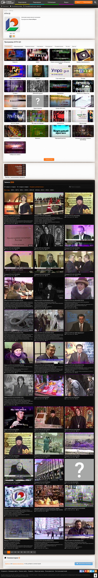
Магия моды (83, 123)
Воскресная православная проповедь (83, 139)
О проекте (4, 571)
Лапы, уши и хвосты (15, 78)
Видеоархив (22, 2)
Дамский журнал (38, 93)
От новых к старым (10, 187)
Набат (37, 62)
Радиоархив (37, 2)
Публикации (52, 2)
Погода (83, 78)
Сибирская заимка (15, 154)
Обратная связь (39, 571)
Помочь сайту (23, 571)
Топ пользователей (61, 571)
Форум (66, 2)
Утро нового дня (60, 78)
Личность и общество (83, 93)
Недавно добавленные (37, 187)
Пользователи (49, 571)
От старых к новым (22, 187)
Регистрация (87, 2)
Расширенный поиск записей (33, 6)
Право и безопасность (83, 62)
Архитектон (60, 123)
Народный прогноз (60, 138)
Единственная (38, 108)
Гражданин (60, 93)
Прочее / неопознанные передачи (15, 177)
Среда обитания (60, 108)
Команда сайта (13, 571)
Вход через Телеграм (85, 563)
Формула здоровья (15, 138)
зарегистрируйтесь (18, 563)
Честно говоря (15, 123)
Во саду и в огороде (37, 123)
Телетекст (6, 6)
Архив (5, 10)
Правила (30, 571)
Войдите (7, 563)
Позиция (83, 108)
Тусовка (15, 93)
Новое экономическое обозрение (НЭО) (60, 62)
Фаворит (15, 108)
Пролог (38, 78)
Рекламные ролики (17, 6)
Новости (15, 62)
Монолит (37, 138)
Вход (78, 2)
